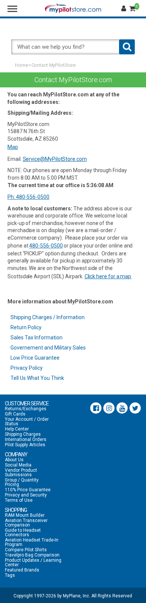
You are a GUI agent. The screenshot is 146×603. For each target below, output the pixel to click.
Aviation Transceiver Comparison (26, 522)
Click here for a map (108, 276)
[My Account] (124, 8)
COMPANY (16, 455)
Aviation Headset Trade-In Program (31, 542)
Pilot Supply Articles (25, 444)
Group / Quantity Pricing (22, 482)
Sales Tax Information (36, 337)
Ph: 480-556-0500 (28, 197)
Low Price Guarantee (35, 358)
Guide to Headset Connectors (23, 532)
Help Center (17, 429)
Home (21, 65)
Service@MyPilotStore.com (55, 159)
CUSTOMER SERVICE (27, 403)
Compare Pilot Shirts (26, 550)
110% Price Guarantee (28, 490)
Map (12, 147)
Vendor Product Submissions (21, 472)
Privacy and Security (26, 495)
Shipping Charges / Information (47, 317)
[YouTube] (122, 408)
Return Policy (26, 327)
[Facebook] (95, 408)
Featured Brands (22, 570)
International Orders (25, 439)
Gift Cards (15, 414)
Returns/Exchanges (25, 408)
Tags (10, 575)
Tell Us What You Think (37, 378)
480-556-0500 (46, 246)
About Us (14, 460)
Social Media (18, 465)
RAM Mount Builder (25, 515)
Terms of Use (19, 500)
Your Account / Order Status (27, 421)
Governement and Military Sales (48, 348)
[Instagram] (109, 408)
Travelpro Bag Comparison (32, 555)
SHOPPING (16, 510)
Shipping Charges (23, 434)
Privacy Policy (26, 368)
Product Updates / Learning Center (33, 562)
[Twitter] (135, 408)
